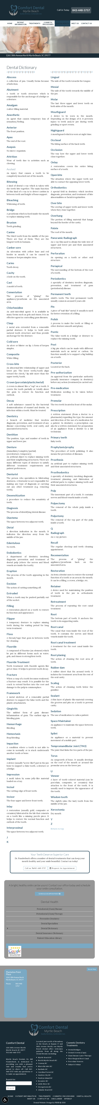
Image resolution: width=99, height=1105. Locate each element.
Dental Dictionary (49, 928)
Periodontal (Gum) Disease (49, 909)
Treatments (34, 23)
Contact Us (86, 23)
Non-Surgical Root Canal (78, 1058)
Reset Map (92, 969)
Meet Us (75, 23)
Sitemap (68, 1099)
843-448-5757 (81, 10)
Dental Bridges (74, 1050)
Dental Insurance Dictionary (49, 933)
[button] (15, 993)
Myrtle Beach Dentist (15, 1059)
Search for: (10, 1079)
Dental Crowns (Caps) (77, 1053)
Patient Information (25, 1096)
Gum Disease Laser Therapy (79, 1056)
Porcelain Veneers (75, 1061)
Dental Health (62, 23)
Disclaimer (56, 1099)
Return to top (57, 828)
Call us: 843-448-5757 (35, 868)
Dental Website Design (43, 1102)
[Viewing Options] (5, 1100)
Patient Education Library (49, 938)
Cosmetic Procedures (63, 1096)
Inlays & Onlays (74, 1064)
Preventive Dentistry (49, 918)
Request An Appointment (63, 868)
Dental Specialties (49, 923)
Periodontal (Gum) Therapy (49, 913)
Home (9, 23)
